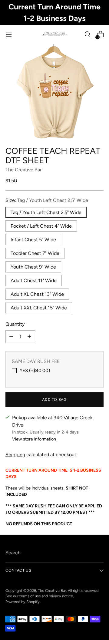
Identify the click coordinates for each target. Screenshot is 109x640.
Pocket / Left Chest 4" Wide (41, 226)
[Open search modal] (87, 34)
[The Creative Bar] (54, 34)
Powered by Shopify (22, 601)
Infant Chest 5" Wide (33, 239)
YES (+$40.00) (35, 370)
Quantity (15, 324)
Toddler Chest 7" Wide (35, 253)
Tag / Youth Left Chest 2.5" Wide (46, 212)
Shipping (15, 454)
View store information (34, 439)
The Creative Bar (23, 170)
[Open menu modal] (8, 34)
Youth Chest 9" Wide (33, 267)
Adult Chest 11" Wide (34, 280)
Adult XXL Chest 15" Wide (39, 308)
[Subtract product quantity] (11, 337)
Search (13, 553)
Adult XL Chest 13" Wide (37, 294)
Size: (46, 200)
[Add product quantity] (29, 337)
